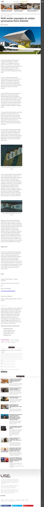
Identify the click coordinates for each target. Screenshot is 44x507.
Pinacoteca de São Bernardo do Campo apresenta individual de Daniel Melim (15, 389)
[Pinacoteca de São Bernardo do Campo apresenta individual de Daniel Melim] (5, 392)
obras (9, 342)
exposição (17, 341)
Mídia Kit (23, 500)
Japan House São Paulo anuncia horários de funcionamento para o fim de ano (15, 406)
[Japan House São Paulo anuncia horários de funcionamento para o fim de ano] (5, 408)
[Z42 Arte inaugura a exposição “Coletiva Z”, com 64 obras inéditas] (5, 430)
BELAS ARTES (16, 339)
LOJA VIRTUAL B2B (18, 500)
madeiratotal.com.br (8, 328)
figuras (2, 342)
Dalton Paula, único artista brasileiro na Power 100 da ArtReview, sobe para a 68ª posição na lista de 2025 (15, 450)
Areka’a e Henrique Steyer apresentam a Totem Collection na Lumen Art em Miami (15, 440)
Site (1, 365)
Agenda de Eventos (11, 500)
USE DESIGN (2, 500)
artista (11, 339)
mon (6, 342)
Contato (26, 500)
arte (1, 15)
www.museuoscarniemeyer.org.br (8, 291)
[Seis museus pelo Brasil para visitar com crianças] (5, 400)
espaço (12, 341)
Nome (2, 360)
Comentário (3, 352)
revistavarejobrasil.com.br (9, 330)
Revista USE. (6, 24)
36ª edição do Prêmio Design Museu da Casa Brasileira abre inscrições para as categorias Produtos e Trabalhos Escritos (15, 459)
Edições (6, 500)
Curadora (3, 341)
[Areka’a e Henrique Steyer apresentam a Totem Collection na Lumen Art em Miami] (5, 442)
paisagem (13, 342)
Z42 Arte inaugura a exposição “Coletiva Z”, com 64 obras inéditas (15, 427)
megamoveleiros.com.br (8, 333)
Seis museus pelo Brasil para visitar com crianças (15, 397)
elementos (8, 341)
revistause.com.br (7, 335)
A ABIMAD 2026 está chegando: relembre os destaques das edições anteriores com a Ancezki (15, 381)
